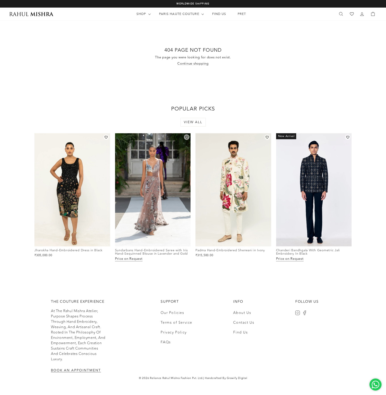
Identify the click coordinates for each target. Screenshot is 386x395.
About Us (242, 312)
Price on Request (129, 259)
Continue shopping (193, 63)
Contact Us (243, 322)
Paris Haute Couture (179, 14)
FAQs (166, 342)
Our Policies (172, 312)
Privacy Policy (174, 332)
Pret (242, 14)
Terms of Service (176, 322)
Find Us (219, 14)
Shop (141, 14)
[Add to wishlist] (106, 137)
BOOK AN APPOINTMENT (76, 370)
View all (193, 122)
